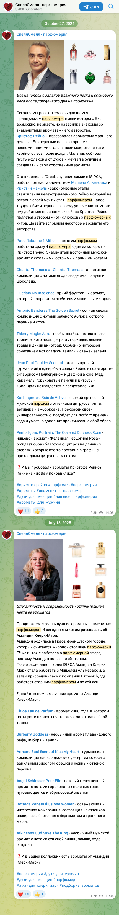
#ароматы (26, 490)
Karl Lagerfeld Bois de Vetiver (42, 397)
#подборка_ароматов (79, 885)
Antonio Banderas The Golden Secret (48, 310)
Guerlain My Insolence (35, 293)
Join (94, 7)
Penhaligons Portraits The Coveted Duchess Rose (59, 432)
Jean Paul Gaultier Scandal (40, 362)
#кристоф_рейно (32, 485)
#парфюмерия (84, 485)
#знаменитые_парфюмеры (61, 490)
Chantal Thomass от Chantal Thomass (50, 269)
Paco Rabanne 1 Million (37, 240)
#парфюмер (59, 485)
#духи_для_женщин (34, 496)
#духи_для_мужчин (61, 874)
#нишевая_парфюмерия (75, 496)
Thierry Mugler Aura (33, 333)
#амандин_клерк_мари (38, 885)
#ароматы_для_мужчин (38, 502)
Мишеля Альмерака (89, 182)
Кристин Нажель (32, 188)
